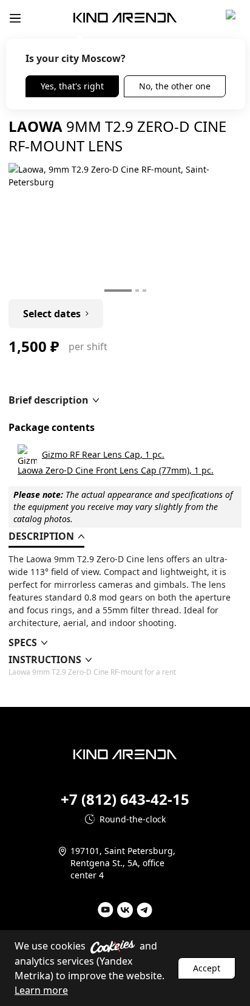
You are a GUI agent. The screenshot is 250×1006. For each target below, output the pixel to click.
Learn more (41, 990)
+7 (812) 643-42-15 (125, 799)
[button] (53, 400)
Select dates (52, 313)
